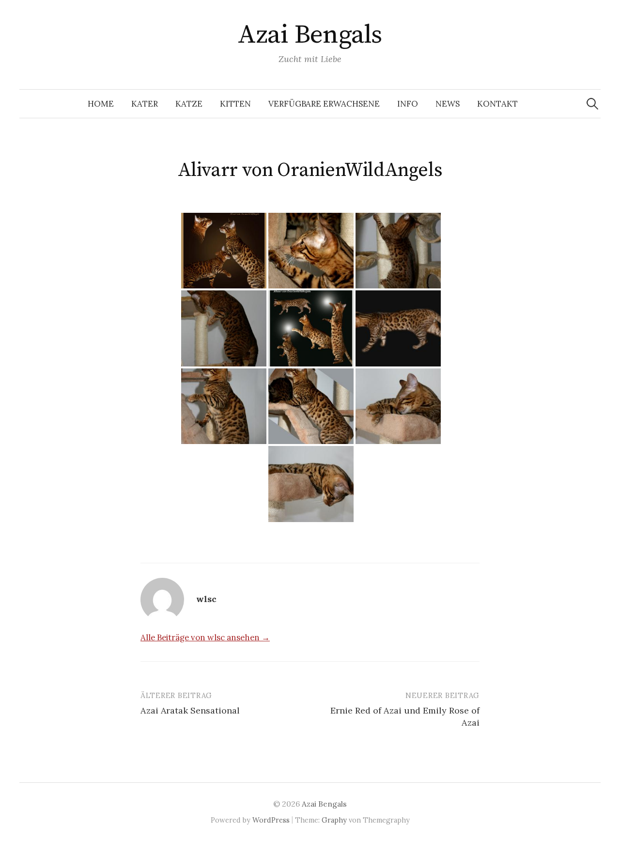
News (447, 103)
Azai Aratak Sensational (190, 710)
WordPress (271, 820)
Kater (144, 103)
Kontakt (497, 103)
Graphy (334, 820)
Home (101, 103)
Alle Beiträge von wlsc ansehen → (205, 637)
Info (407, 103)
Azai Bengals (310, 34)
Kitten (235, 103)
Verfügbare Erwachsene (324, 103)
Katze (188, 103)
